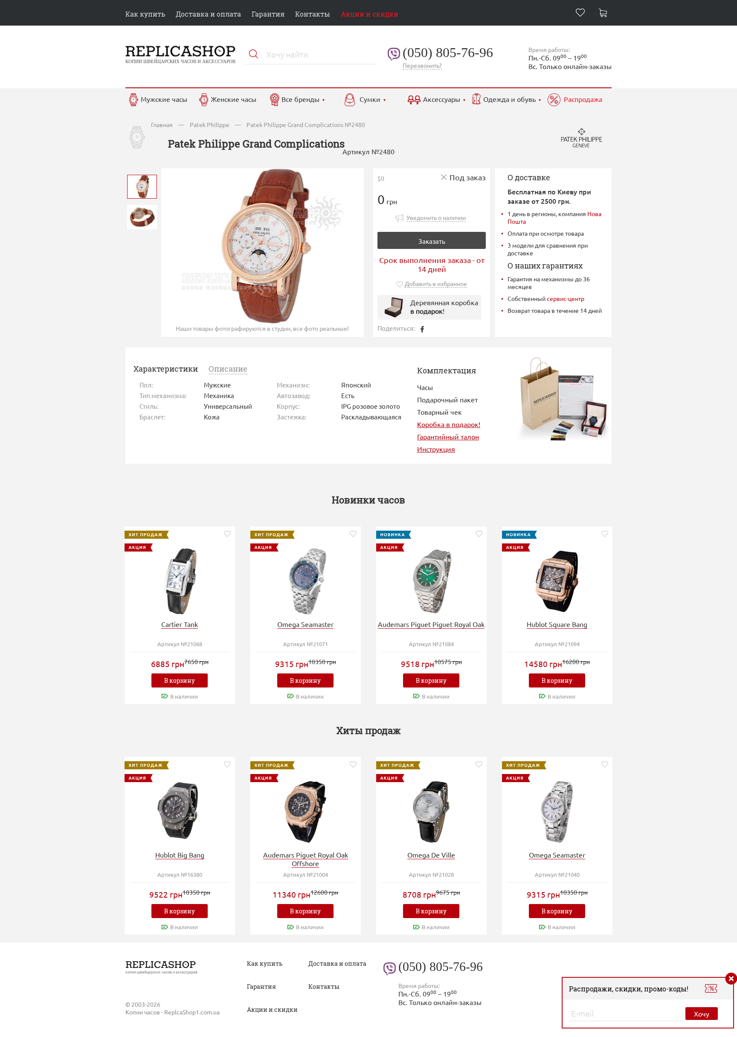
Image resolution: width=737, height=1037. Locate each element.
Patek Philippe (209, 124)
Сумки (370, 99)
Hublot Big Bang (179, 854)
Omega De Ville (431, 854)
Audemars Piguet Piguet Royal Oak (431, 624)
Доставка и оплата (208, 13)
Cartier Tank (179, 624)
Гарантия (268, 13)
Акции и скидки (369, 13)
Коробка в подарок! (448, 424)
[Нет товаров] (605, 14)
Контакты (312, 13)
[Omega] (305, 580)
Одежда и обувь (509, 99)
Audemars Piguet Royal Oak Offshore (305, 858)
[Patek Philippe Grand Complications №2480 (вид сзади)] (142, 216)
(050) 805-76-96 (448, 52)
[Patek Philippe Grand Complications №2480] (142, 185)
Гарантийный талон (448, 436)
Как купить (145, 13)
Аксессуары (441, 99)
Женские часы (233, 99)
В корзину (179, 680)
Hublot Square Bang (557, 624)
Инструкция (436, 449)
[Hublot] (557, 580)
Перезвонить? (422, 65)
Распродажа (583, 99)
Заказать (431, 241)
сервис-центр (565, 298)
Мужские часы (164, 99)
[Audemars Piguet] (431, 580)
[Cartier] (179, 580)
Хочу (701, 1013)
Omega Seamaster (305, 624)
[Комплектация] (563, 398)
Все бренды (300, 99)
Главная (162, 124)
